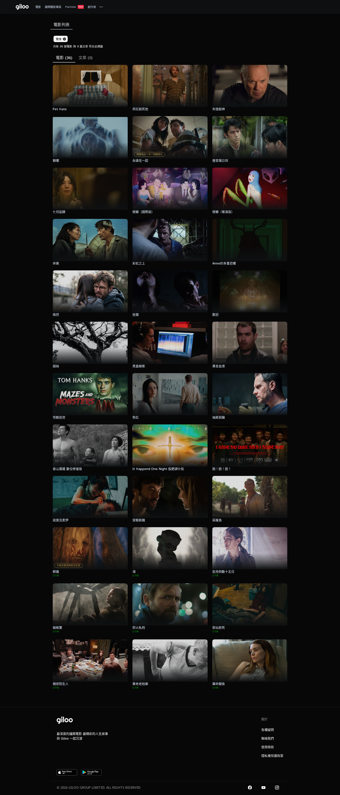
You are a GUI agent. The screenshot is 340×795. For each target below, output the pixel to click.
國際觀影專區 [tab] (53, 7)
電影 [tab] (38, 7)
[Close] (64, 39)
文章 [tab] (86, 57)
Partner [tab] (74, 7)
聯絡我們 (267, 738)
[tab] (101, 7)
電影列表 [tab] (61, 24)
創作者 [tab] (92, 7)
